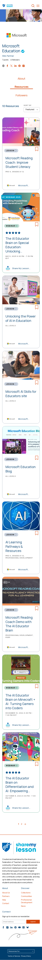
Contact (5, 903)
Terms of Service (14, 956)
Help (4, 900)
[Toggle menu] (38, 6)
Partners (6, 896)
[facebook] (7, 66)
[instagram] (23, 66)
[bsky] (27, 927)
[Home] (7, 6)
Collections (25, 892)
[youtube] (19, 927)
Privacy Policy (26, 956)
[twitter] (11, 66)
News (23, 906)
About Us (6, 892)
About (21, 78)
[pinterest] (19, 66)
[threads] (23, 927)
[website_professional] (3, 66)
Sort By (27, 105)
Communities (26, 896)
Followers (21, 95)
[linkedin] (15, 66)
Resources (21, 86)
